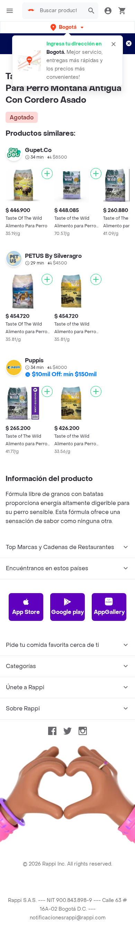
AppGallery (109, 612)
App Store (26, 612)
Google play (67, 612)
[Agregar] (47, 173)
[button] (67, 27)
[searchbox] (60, 10)
